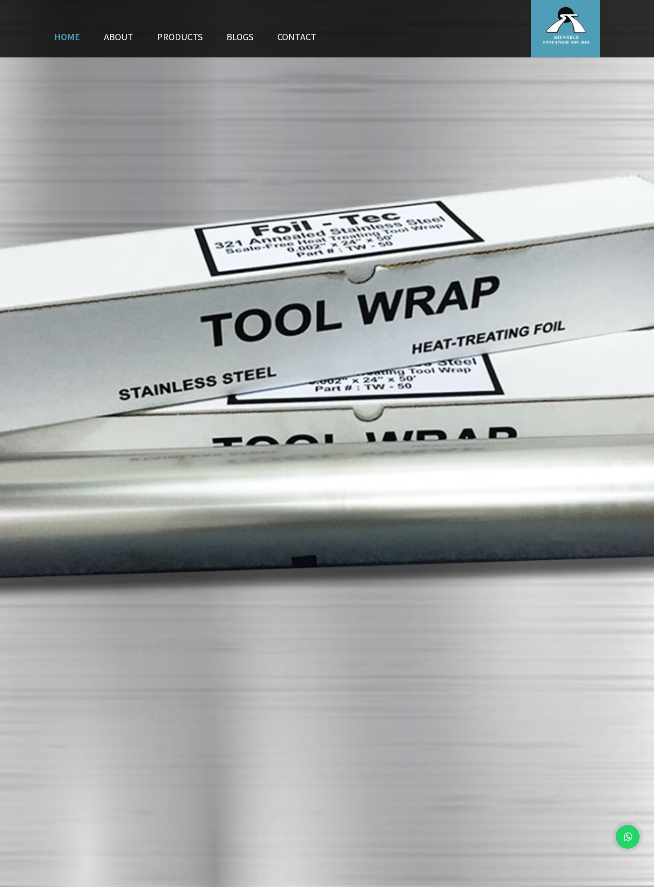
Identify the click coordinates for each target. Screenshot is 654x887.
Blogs (239, 37)
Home (67, 37)
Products (180, 37)
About (118, 37)
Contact (296, 37)
